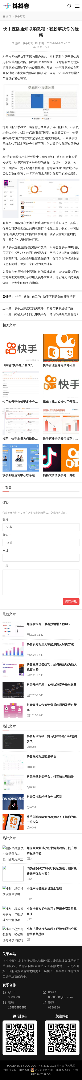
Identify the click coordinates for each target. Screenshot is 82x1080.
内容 (7, 565)
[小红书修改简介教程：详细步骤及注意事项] (13, 914)
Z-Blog (45, 1074)
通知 (27, 296)
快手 (18, 296)
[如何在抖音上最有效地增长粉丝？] (13, 629)
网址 (5, 550)
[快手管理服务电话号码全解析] (61, 348)
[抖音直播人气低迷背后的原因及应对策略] (13, 710)
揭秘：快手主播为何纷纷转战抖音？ (26, 438)
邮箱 (7, 535)
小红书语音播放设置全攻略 (44, 888)
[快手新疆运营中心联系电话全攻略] (21, 458)
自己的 (36, 296)
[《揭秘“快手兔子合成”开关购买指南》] (21, 348)
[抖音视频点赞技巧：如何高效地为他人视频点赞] (13, 670)
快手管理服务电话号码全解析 (62, 365)
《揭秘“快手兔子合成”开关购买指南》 (28, 365)
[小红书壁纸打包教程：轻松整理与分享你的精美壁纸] (13, 934)
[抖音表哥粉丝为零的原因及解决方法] (13, 649)
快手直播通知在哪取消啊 (59, 296)
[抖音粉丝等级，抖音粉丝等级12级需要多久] (13, 741)
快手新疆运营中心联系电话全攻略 (25, 475)
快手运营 (20, 16)
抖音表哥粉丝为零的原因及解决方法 (50, 644)
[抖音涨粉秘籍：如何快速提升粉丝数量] (13, 690)
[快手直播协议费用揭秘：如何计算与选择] (61, 421)
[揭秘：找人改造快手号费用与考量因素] (61, 384)
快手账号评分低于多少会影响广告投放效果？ (32, 401)
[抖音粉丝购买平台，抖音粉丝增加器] (13, 782)
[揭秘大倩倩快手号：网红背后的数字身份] (61, 458)
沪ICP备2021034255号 (16, 1070)
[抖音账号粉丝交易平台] (13, 762)
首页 (8, 16)
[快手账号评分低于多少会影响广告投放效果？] (21, 384)
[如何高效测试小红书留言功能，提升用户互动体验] (13, 853)
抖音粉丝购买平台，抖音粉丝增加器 (50, 776)
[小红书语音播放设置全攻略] (13, 894)
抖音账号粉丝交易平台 (41, 756)
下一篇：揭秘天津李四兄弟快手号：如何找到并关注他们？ (41, 314)
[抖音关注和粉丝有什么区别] (13, 802)
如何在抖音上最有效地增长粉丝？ (49, 624)
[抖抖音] (18, 6)
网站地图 (70, 1065)
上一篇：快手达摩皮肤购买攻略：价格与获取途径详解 (38, 308)
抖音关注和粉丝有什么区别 (44, 796)
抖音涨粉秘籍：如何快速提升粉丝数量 (52, 684)
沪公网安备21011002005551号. (52, 1070)
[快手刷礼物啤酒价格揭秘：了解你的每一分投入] (13, 822)
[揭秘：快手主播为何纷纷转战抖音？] (21, 421)
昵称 (7, 519)
